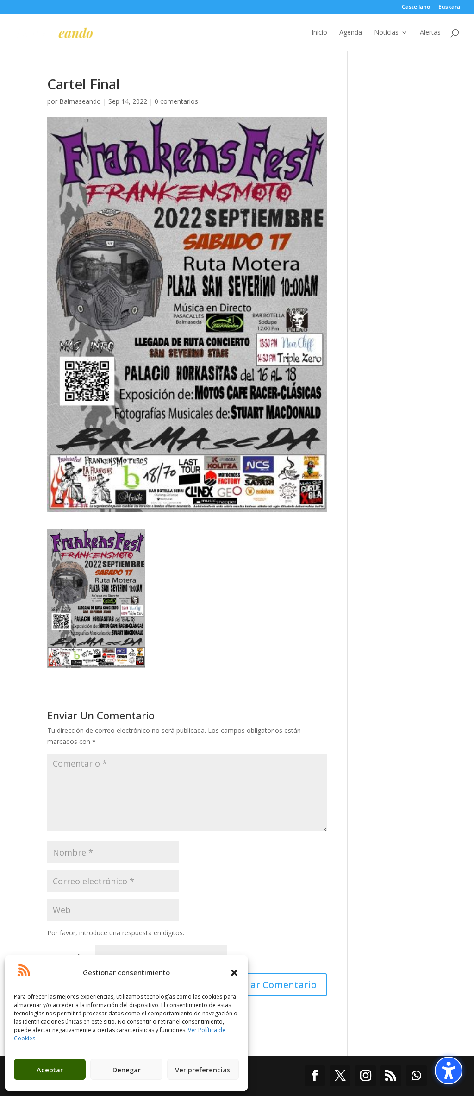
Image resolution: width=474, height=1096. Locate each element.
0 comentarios (176, 101)
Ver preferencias (203, 1069)
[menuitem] (416, 9)
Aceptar (50, 1069)
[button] (234, 972)
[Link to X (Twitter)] (340, 1075)
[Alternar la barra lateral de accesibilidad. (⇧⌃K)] (448, 1070)
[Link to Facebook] (315, 1075)
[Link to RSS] (390, 1075)
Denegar (126, 1069)
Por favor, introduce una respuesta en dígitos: (115, 932)
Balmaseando (80, 101)
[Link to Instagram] (365, 1075)
